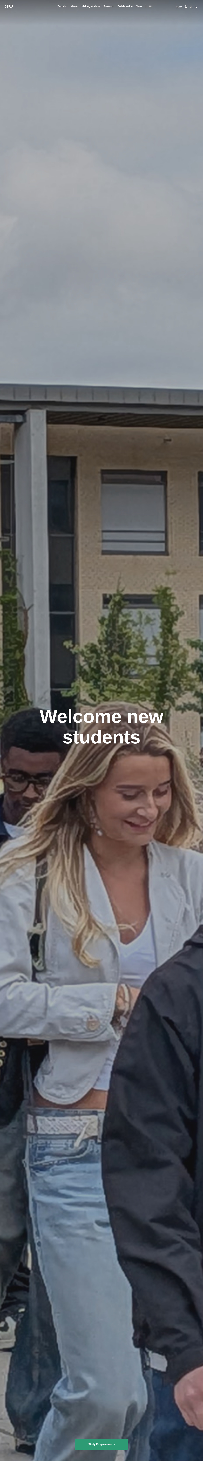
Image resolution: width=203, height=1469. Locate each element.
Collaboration (125, 6)
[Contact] (196, 7)
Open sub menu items (150, 6)
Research (109, 6)
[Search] (190, 6)
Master (74, 6)
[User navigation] (186, 6)
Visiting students (91, 6)
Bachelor (62, 6)
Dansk (179, 7)
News (139, 6)
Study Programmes (101, 1444)
